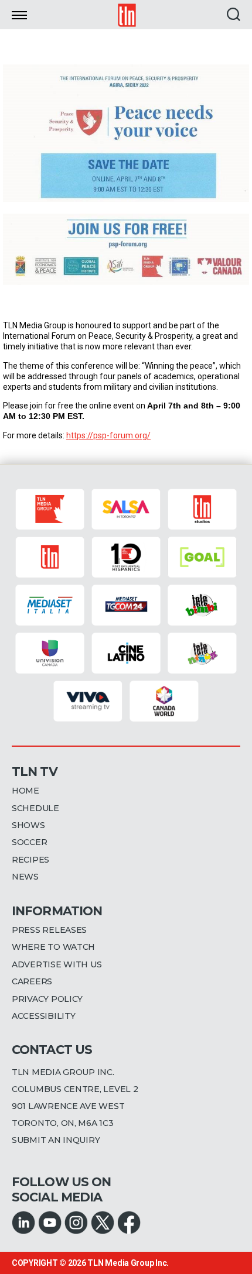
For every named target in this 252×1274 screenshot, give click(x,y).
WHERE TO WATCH (53, 947)
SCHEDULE (35, 808)
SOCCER (29, 842)
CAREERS (32, 981)
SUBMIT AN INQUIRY (56, 1140)
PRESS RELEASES (49, 930)
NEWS (25, 876)
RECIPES (30, 859)
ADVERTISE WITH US (56, 964)
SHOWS (28, 825)
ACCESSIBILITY (44, 1016)
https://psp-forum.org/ (108, 435)
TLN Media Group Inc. (128, 1263)
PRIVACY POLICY (47, 999)
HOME (25, 790)
